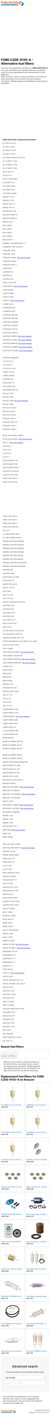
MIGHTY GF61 (8, 801)
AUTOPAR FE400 (9, 186)
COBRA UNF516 (8, 376)
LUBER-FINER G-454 (10, 709)
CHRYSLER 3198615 (10, 336)
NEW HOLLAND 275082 (11, 844)
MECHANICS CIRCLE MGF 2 (13, 780)
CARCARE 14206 (9, 254)
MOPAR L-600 (8, 823)
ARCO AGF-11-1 (8, 172)
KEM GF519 (7, 677)
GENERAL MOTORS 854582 (13, 555)
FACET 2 (6, 443)
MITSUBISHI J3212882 (11, 808)
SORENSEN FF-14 (9, 955)
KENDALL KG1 (8, 684)
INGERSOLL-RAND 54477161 (13, 638)
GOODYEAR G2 (8, 580)
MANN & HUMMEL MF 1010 (13, 741)
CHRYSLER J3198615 (11, 347)
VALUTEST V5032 (9, 994)
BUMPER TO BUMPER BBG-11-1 (14, 243)
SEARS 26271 (7, 923)
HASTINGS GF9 (8, 616)
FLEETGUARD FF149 (10, 460)
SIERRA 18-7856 (9, 944)
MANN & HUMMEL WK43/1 (13, 758)
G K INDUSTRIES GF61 (11, 534)
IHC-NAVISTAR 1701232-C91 (13, 631)
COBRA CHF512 (8, 372)
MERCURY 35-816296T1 (12, 798)
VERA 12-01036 (8, 1005)
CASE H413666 (8, 293)
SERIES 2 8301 (8, 933)
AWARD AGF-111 (9, 207)
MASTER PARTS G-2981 (11, 765)
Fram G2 (6, 530)
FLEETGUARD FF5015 (11, 468)
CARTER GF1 (7, 268)
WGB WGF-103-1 (9, 1027)
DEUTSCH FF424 (9, 415)
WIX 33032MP (8, 1034)
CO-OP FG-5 (7, 365)
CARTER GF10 (8, 272)
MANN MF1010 (8, 738)
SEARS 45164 (8, 926)
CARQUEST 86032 (9, 261)
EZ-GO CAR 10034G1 (10, 439)
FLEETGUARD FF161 (10, 464)
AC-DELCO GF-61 (9, 143)
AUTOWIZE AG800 (9, 193)
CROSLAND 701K (9, 386)
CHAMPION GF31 (9, 311)
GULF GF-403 (8, 598)
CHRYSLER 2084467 (10, 322)
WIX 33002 (7, 1030)
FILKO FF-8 (7, 453)
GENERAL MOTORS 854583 (13, 559)
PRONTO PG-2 (8, 894)
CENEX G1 (7, 300)
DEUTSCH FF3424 (10, 408)
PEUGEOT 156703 (9, 876)
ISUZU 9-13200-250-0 (11, 645)
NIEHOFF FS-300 (9, 851)
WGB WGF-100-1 (9, 1023)
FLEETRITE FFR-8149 (10, 471)
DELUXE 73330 (8, 401)
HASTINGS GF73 (9, 613)
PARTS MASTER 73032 (11, 873)
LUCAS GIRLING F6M (10, 731)
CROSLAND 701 (8, 383)
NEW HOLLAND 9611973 (12, 848)
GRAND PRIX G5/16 (10, 584)
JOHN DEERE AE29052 (11, 652)
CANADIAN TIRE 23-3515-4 (13, 247)
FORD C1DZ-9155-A (10, 478)
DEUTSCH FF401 (9, 411)
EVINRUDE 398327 (10, 429)
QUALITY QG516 (9, 908)
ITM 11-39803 (8, 648)
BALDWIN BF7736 (9, 211)
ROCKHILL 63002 (9, 916)
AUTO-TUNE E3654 (10, 179)
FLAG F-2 (6, 457)
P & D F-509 (7, 869)
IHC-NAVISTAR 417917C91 (12, 634)
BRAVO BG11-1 (8, 240)
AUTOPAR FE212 (9, 182)
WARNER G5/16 (8, 1019)
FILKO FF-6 (7, 450)
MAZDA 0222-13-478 (10, 776)
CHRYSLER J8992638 (11, 358)
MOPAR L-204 (8, 819)
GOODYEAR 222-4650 (11, 577)
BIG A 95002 (7, 225)
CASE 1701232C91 (9, 283)
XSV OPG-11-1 (8, 1041)
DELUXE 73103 (8, 397)
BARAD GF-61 (8, 222)
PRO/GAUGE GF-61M (10, 891)
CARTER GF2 (7, 275)
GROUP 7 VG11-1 (9, 588)
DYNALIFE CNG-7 (9, 426)
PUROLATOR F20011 (10, 898)
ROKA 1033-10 (8, 919)
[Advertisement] (25, 32)
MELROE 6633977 (9, 783)
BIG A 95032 (7, 233)
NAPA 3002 (7, 830)
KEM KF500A (7, 681)
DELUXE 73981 (8, 404)
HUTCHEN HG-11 (9, 620)
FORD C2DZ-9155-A (10, 520)
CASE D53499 (8, 290)
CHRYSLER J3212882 (11, 351)
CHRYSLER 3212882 (10, 340)
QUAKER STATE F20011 (11, 901)
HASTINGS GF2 (8, 609)
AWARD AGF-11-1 (9, 204)
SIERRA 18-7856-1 (10, 948)
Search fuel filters (8, 1056)
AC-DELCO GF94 (9, 154)
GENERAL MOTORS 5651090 (13, 552)
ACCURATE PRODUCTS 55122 (14, 157)
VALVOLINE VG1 (8, 998)
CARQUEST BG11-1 (10, 265)
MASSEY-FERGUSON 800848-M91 (15, 762)
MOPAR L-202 (8, 816)
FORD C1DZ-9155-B (10, 482)
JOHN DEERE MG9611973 (12, 663)
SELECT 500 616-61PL (11, 930)
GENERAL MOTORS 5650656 (13, 541)
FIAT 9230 (6, 446)
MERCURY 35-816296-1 (11, 790)
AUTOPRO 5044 (9, 190)
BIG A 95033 (7, 236)
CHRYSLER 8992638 (10, 343)
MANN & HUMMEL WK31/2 (12, 748)
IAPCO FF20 (7, 627)
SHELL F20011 (8, 937)
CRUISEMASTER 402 (10, 390)
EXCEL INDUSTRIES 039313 (13, 435)
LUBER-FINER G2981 (10, 720)
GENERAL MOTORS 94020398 (14, 566)
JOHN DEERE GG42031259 (13, 656)
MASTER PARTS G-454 (11, 769)
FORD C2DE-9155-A (10, 516)
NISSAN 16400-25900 (11, 855)
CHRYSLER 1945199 (10, 315)
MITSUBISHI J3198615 (11, 805)
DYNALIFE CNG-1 (9, 418)
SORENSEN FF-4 (9, 958)
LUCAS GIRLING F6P (10, 734)
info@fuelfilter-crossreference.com (38, 1412)
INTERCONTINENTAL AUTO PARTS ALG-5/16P (20, 641)
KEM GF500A (7, 670)
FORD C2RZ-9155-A (10, 523)
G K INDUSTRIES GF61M (12, 538)
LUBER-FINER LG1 (9, 727)
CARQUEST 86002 (10, 258)
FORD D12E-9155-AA (10, 527)
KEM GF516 (7, 673)
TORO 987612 (8, 969)
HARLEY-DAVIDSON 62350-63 (14, 602)
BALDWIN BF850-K (10, 218)
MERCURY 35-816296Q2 (12, 794)
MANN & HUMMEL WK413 (12, 755)
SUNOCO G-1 (7, 966)
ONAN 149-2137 (9, 862)
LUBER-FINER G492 (10, 723)
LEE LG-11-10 (7, 695)
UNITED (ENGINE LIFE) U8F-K (14, 984)
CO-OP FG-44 (8, 361)
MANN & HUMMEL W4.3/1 (12, 745)
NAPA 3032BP (8, 837)
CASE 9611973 (8, 286)
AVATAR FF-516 (8, 200)
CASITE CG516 (8, 297)
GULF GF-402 (8, 595)
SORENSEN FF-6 (9, 962)
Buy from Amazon (23, 258)
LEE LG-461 (7, 702)
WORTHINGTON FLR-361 (12, 1037)
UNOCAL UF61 (8, 987)
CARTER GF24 (8, 279)
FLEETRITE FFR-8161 (10, 475)
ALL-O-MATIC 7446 (10, 161)
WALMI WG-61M (9, 1016)
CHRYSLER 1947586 (10, 318)
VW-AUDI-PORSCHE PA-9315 (13, 1009)
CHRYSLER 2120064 (10, 325)
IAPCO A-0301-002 (10, 623)
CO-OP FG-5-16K (9, 368)
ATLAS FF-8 (7, 175)
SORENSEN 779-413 (10, 951)
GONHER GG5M (8, 573)
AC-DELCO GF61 (9, 147)
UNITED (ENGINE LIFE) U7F (13, 980)
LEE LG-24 (6, 698)
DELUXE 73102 (8, 393)
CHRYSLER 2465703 (10, 333)
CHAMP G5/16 (8, 304)
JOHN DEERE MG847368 (12, 659)
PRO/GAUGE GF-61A (10, 887)
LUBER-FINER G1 (9, 716)
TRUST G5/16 (8, 976)
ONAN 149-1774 (9, 858)
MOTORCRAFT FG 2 (10, 826)
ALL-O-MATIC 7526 (10, 168)
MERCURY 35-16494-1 (11, 787)
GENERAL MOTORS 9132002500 (15, 563)
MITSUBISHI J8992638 (11, 812)
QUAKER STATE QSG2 (11, 905)
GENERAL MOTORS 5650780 (13, 548)
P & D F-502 (7, 866)
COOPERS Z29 (8, 379)
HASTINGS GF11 (9, 605)
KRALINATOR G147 (10, 688)
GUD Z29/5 (7, 591)
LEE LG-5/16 (7, 706)
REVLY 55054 (8, 912)
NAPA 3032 (7, 833)
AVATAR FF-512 (8, 197)
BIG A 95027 (7, 229)
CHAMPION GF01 (9, 308)
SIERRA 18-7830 (9, 941)
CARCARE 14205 (9, 250)
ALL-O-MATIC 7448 (10, 165)
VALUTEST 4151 (8, 991)
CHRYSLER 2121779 (10, 329)
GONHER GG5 (8, 570)
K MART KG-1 (8, 666)
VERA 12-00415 (8, 1002)
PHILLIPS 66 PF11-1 (10, 880)
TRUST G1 (7, 973)
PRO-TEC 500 (8, 883)
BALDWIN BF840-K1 (10, 215)
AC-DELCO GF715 (9, 150)
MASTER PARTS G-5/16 (11, 773)
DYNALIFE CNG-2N (10, 422)
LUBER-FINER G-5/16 (10, 713)
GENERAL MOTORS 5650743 (13, 545)
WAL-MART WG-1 (9, 1012)
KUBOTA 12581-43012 (11, 691)
